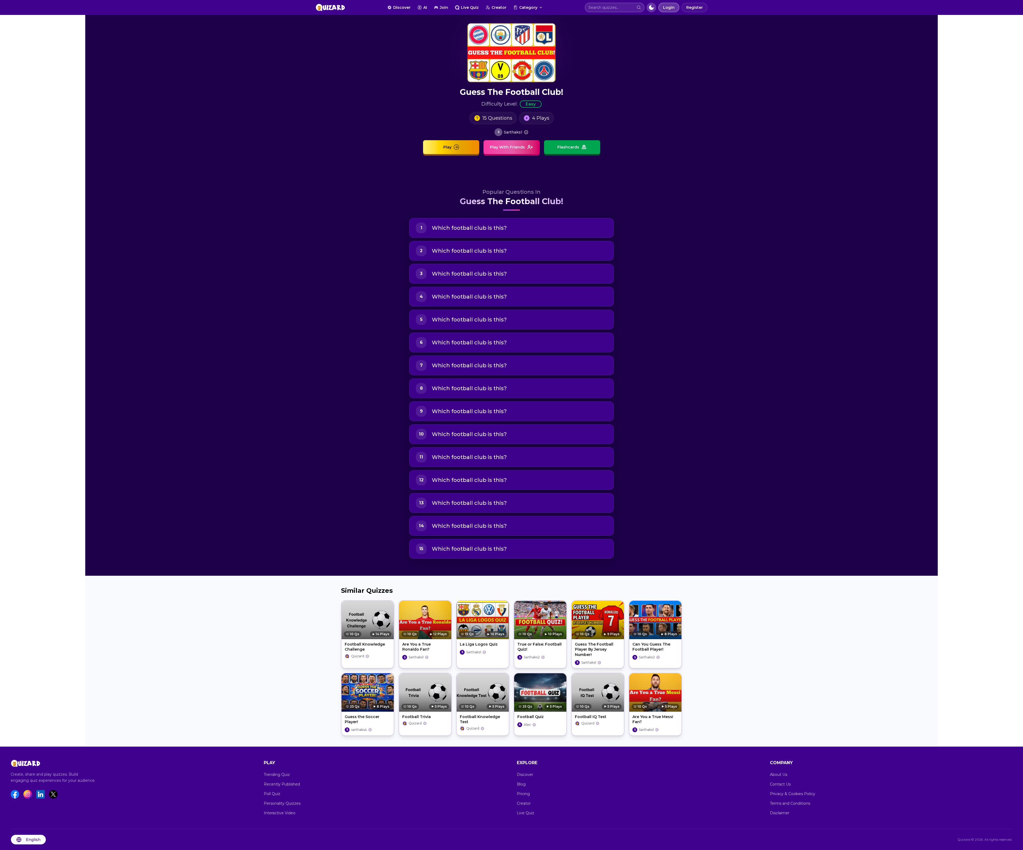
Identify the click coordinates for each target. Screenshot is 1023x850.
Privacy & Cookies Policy (792, 793)
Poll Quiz (272, 793)
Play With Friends (507, 147)
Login (669, 7)
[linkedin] (40, 794)
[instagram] (27, 794)
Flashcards (568, 147)
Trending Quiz (277, 774)
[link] (511, 132)
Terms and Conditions (790, 803)
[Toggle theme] (651, 7)
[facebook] (15, 794)
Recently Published (282, 784)
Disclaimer (779, 813)
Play (447, 147)
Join (444, 7)
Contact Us (780, 784)
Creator (499, 7)
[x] (53, 794)
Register (694, 7)
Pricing (523, 793)
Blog (521, 784)
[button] (639, 7)
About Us (778, 774)
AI (425, 7)
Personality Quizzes (282, 803)
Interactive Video (279, 813)
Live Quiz (470, 7)
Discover (402, 7)
